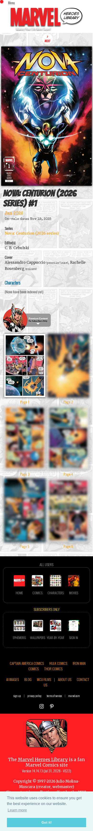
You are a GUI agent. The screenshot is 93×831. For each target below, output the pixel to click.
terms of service (54, 695)
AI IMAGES (12, 679)
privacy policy (34, 695)
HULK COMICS (58, 663)
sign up (17, 695)
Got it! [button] (46, 822)
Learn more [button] (17, 810)
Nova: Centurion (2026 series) (32, 233)
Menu (11, 2)
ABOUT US (64, 679)
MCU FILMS (44, 679)
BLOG (27, 679)
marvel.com (74, 695)
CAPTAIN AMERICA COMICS (27, 663)
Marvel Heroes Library (43, 759)
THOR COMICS (53, 668)
